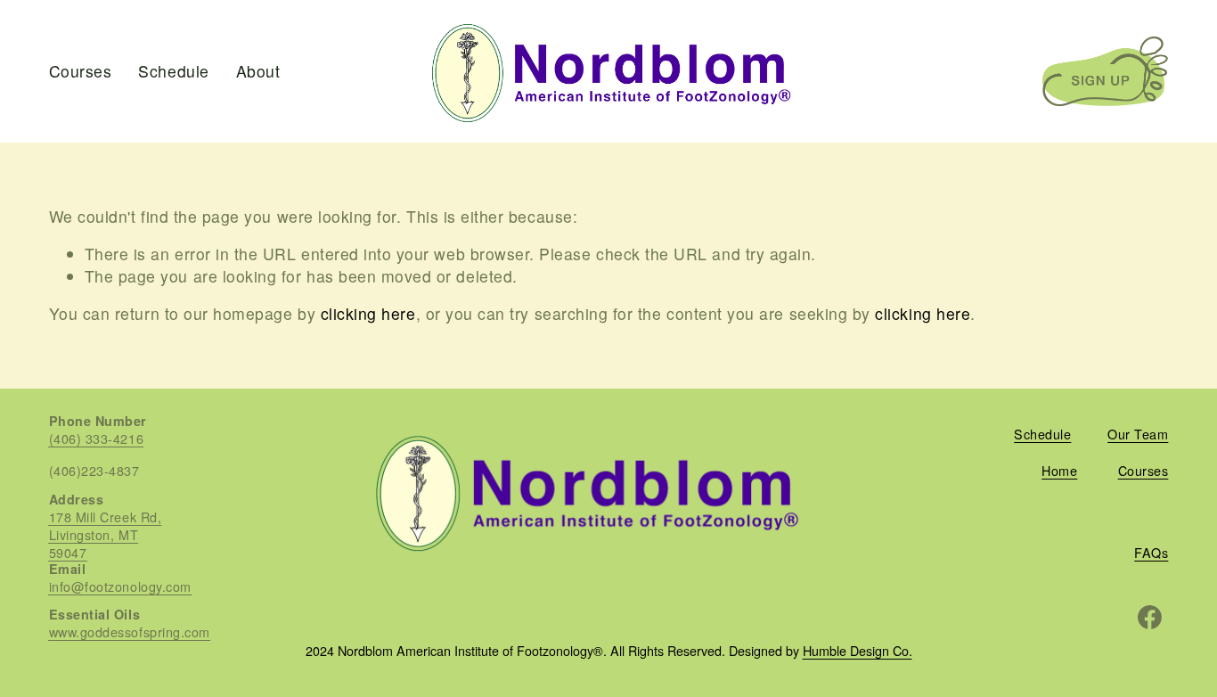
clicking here (368, 313)
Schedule (173, 71)
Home (1059, 471)
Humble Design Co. (857, 651)
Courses (80, 71)
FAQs (1151, 553)
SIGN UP (1105, 71)
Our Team (1137, 434)
